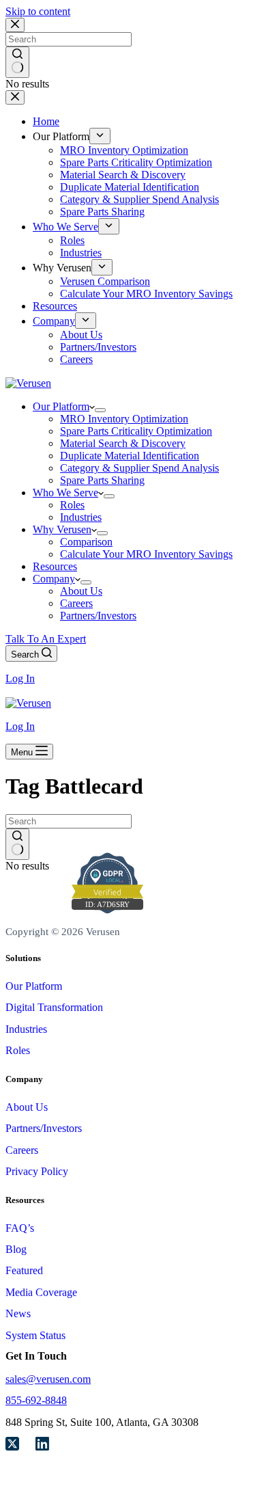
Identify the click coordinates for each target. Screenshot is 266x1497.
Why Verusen (62, 529)
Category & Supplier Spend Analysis (139, 468)
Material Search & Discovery (123, 443)
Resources (55, 566)
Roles (72, 505)
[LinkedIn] (42, 1445)
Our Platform (61, 406)
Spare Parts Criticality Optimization (136, 431)
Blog (16, 1249)
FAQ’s (19, 1228)
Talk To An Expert (45, 639)
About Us (81, 591)
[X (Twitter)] (12, 1445)
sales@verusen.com (48, 1379)
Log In (20, 678)
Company (54, 578)
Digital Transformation (54, 1007)
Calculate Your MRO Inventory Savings (146, 554)
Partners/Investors (98, 615)
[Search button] (17, 844)
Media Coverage (41, 1292)
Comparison (86, 542)
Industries (81, 517)
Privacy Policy (36, 1171)
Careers (76, 603)
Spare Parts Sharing (102, 480)
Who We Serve (65, 492)
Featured (24, 1270)
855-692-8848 (36, 1400)
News (18, 1313)
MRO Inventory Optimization (124, 418)
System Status (35, 1335)
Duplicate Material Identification (129, 455)
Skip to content (37, 11)
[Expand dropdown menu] (100, 410)
